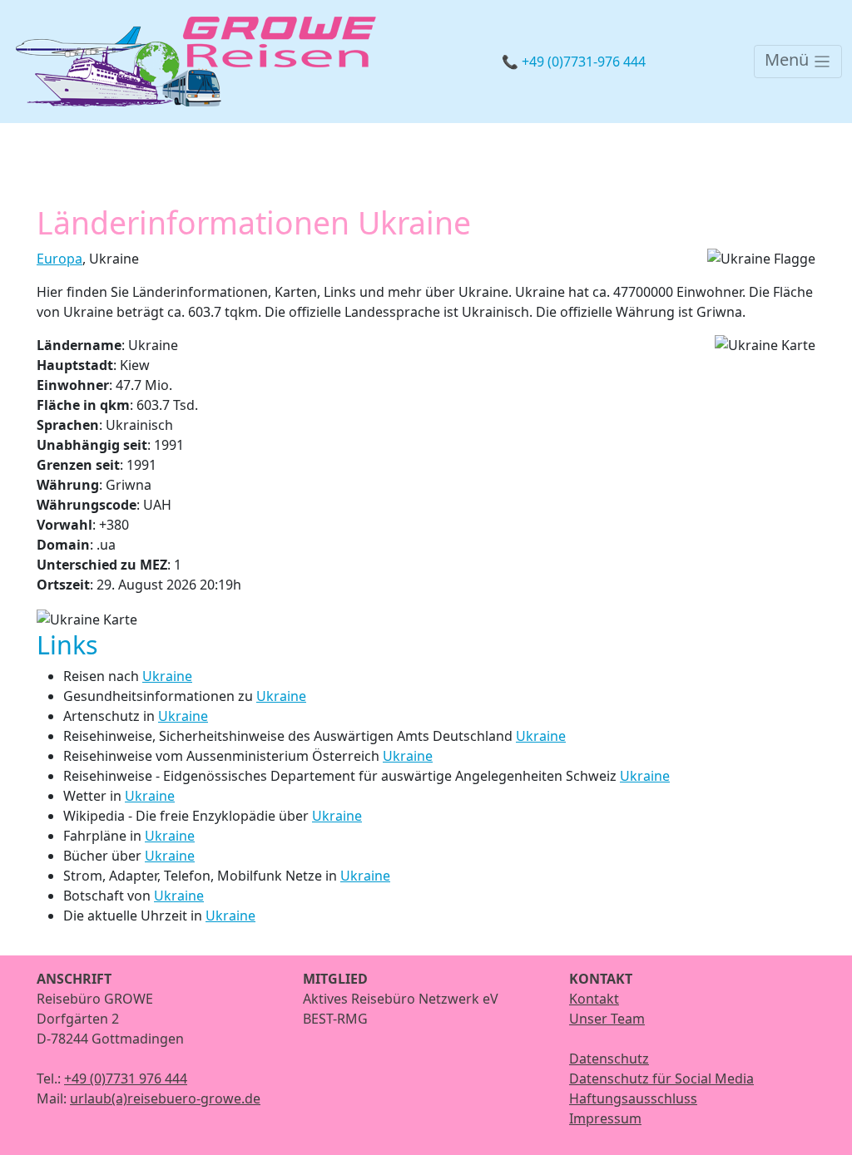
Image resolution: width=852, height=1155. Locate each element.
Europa (59, 258)
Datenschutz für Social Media (661, 1078)
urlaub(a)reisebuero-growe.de (165, 1098)
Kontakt (594, 999)
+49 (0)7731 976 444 (125, 1078)
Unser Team (607, 1018)
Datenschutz (609, 1058)
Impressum (605, 1118)
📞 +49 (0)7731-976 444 (574, 61)
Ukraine (167, 676)
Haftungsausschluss (633, 1098)
